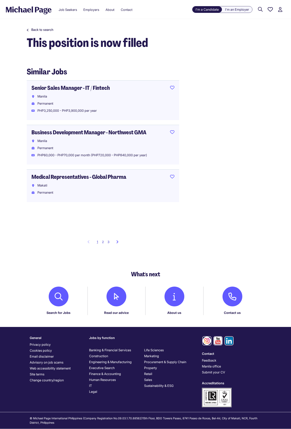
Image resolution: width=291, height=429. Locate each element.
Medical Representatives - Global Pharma (78, 177)
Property (150, 368)
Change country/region (47, 380)
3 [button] (108, 242)
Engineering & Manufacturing (110, 362)
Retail (148, 374)
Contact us (232, 313)
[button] (40, 30)
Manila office (211, 366)
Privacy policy (40, 345)
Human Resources (102, 380)
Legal (93, 392)
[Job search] (260, 9)
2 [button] (103, 242)
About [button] (110, 10)
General (35, 338)
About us (174, 313)
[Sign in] (280, 9)
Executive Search (102, 368)
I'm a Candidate (207, 9)
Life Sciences (154, 350)
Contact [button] (126, 10)
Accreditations (213, 383)
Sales (148, 380)
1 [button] (98, 243)
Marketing (151, 356)
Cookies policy (41, 350)
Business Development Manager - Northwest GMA (88, 132)
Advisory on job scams (46, 362)
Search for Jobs (58, 313)
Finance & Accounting (105, 374)
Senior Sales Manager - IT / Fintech (70, 88)
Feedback (209, 360)
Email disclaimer (42, 356)
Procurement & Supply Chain (165, 362)
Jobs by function (102, 338)
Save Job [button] (172, 88)
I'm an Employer (237, 9)
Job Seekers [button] (68, 10)
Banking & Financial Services (110, 350)
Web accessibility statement (50, 368)
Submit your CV (213, 372)
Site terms (37, 374)
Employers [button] (91, 10)
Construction (98, 356)
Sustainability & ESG (159, 386)
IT (90, 386)
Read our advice (116, 313)
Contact (208, 354)
